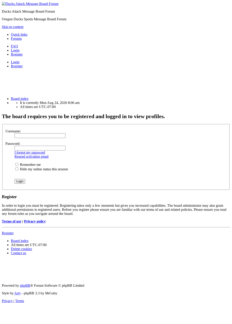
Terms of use (11, 221)
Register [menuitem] (17, 54)
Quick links (19, 34)
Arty (17, 293)
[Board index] (30, 4)
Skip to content (12, 27)
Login (15, 62)
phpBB (25, 285)
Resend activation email (31, 156)
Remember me (30, 165)
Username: (13, 131)
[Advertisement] (84, 82)
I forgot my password (29, 152)
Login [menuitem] (15, 50)
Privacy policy (35, 221)
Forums (16, 38)
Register (17, 66)
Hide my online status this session (43, 169)
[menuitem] (14, 46)
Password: (12, 144)
